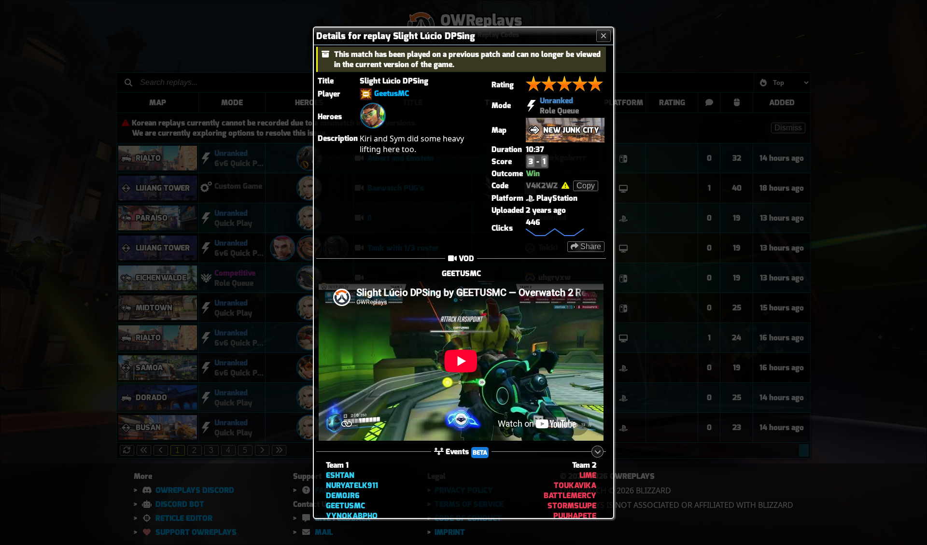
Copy (585, 185)
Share (589, 246)
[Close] (603, 35)
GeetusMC (391, 93)
